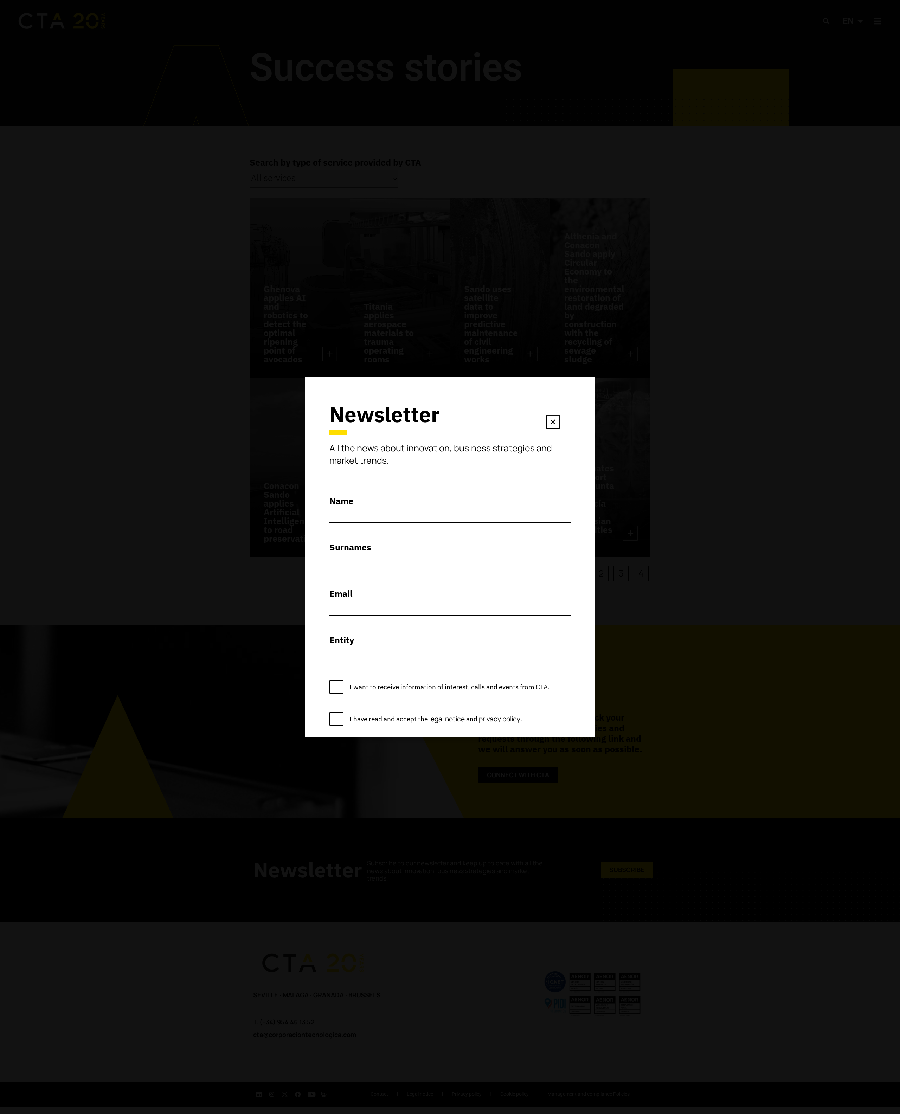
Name (341, 501)
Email (341, 593)
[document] (450, 557)
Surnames (350, 547)
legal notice (447, 718)
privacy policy (499, 718)
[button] (552, 423)
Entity (341, 640)
